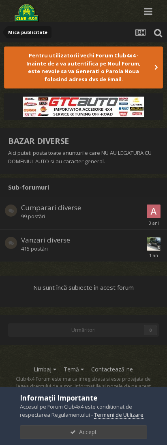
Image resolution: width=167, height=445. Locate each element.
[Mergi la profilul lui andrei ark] (154, 211)
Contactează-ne (112, 369)
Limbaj (43, 369)
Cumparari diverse (51, 207)
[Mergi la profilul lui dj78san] (154, 244)
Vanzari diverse (45, 240)
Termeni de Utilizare (118, 414)
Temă (72, 369)
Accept (86, 432)
